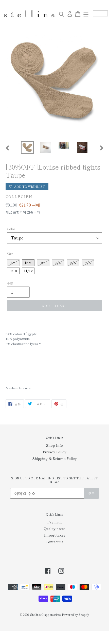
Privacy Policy (54, 451)
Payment (54, 521)
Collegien (19, 196)
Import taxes (54, 535)
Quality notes (54, 528)
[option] (27, 147)
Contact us (54, 541)
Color (11, 229)
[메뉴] (86, 13)
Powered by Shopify (75, 615)
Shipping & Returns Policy (54, 458)
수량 (10, 283)
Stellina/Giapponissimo (45, 615)
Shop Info (54, 445)
